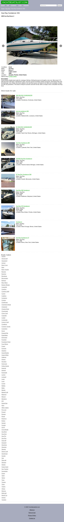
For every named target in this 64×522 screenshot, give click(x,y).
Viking (3, 489)
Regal (3, 416)
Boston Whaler (6, 285)
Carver (3, 293)
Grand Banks (5, 353)
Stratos (3, 464)
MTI (3, 401)
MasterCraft (5, 392)
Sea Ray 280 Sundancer (23, 190)
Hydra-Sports (5, 366)
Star (3, 458)
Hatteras (4, 357)
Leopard (4, 377)
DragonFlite (5, 333)
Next (61, 46)
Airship (3, 256)
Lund (3, 381)
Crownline (4, 328)
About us (32, 510)
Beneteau (4, 276)
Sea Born (4, 432)
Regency (4, 418)
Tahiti (3, 475)
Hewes (3, 359)
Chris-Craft (5, 313)
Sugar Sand (5, 467)
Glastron (4, 350)
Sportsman (5, 453)
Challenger (5, 302)
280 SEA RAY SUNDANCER (24, 95)
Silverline (4, 445)
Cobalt (3, 318)
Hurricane (4, 364)
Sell (8, 5)
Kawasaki (4, 372)
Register (26, 5)
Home (3, 5)
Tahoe (3, 478)
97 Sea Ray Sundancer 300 (23, 174)
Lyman (3, 383)
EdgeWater (5, 335)
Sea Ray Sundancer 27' (22, 237)
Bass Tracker (5, 269)
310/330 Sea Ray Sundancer (24, 158)
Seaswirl (4, 442)
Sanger (4, 423)
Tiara (3, 480)
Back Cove (5, 265)
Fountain (4, 339)
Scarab (4, 425)
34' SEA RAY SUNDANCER (24, 127)
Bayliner (4, 274)
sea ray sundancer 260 (22, 111)
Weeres (4, 491)
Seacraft (4, 440)
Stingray (4, 462)
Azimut (3, 263)
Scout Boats (5, 429)
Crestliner (4, 324)
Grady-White (5, 355)
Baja (3, 267)
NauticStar (4, 403)
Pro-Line (4, 410)
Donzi (3, 331)
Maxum (4, 396)
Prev (3, 46)
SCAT (3, 427)
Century (4, 300)
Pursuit (3, 412)
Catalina (4, 296)
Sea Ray (4, 438)
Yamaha (4, 499)
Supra (3, 473)
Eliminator (4, 337)
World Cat (4, 495)
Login (20, 5)
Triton (3, 484)
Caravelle (4, 287)
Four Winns (5, 344)
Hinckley (4, 361)
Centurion (4, 298)
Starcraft (4, 460)
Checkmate (5, 311)
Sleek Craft (5, 451)
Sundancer (19, 222)
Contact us (32, 518)
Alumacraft (4, 258)
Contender (4, 320)
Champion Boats (6, 304)
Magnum (4, 394)
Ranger (4, 414)
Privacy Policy (32, 515)
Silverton (4, 447)
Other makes (5, 407)
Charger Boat (5, 309)
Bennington (5, 278)
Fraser (3, 346)
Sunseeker (5, 471)
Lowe (3, 379)
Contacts (13, 5)
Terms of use (32, 512)
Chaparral (4, 307)
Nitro (3, 405)
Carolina (4, 289)
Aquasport (4, 261)
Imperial (4, 368)
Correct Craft (5, 322)
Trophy (3, 486)
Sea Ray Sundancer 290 (23, 143)
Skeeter (4, 449)
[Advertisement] (30, 21)
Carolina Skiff (5, 291)
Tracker (4, 482)
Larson (3, 375)
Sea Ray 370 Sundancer (23, 206)
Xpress (3, 497)
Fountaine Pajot (6, 342)
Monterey (4, 399)
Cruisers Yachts (6, 326)
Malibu (3, 385)
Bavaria (4, 271)
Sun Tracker (5, 469)
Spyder (4, 456)
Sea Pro (4, 436)
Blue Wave (5, 282)
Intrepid (4, 370)
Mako (3, 388)
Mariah (3, 390)
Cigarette (4, 315)
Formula (4, 348)
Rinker (3, 421)
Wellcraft (4, 493)
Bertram (4, 280)
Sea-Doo (4, 434)
